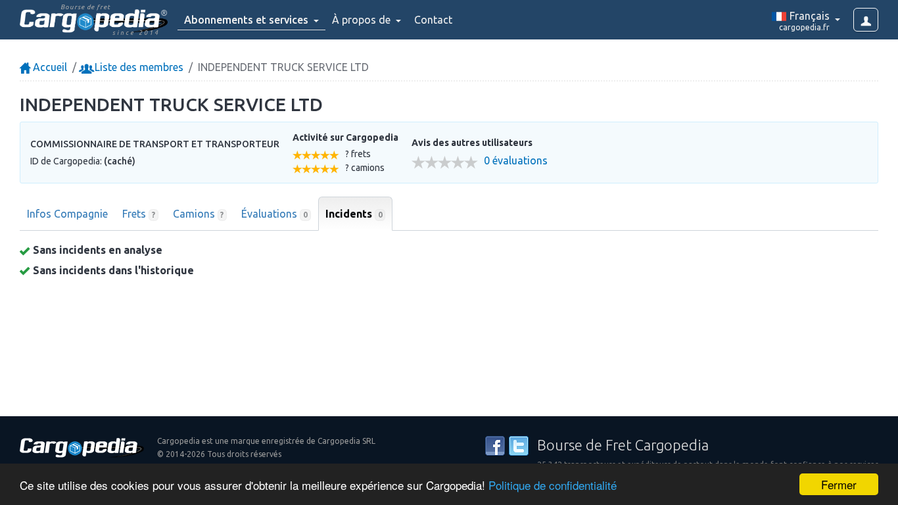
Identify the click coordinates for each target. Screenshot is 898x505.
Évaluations (274, 214)
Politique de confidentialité (552, 485)
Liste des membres (137, 67)
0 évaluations (516, 160)
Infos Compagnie (67, 214)
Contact (433, 20)
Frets (138, 214)
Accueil (48, 67)
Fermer (839, 484)
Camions (198, 214)
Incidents (354, 214)
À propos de (362, 20)
